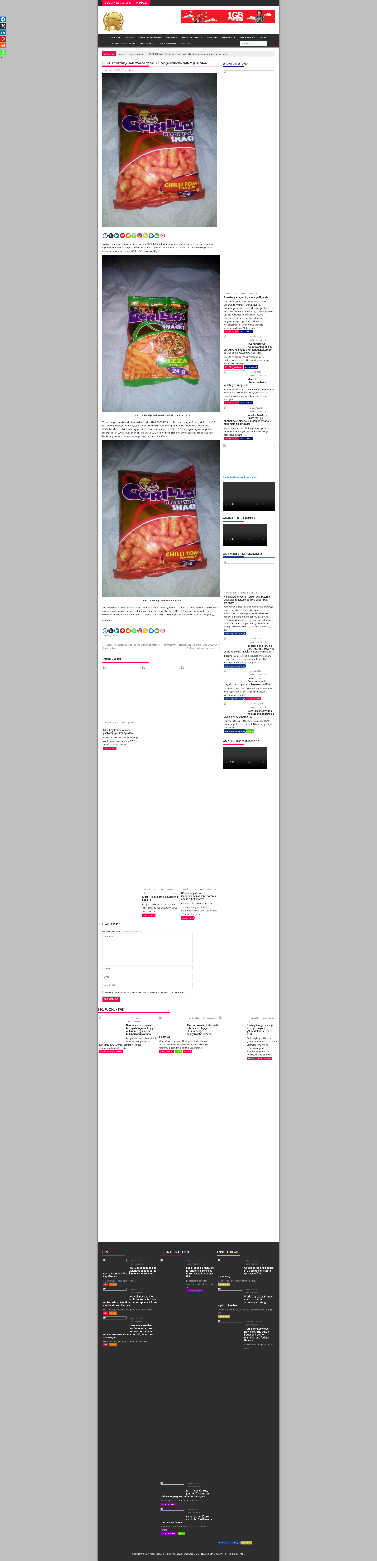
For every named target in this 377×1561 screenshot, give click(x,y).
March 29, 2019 (189, 889)
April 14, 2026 (255, 336)
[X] (111, 235)
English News (147, 43)
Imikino (263, 37)
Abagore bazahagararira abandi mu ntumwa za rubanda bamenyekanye (131, 646)
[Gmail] (162, 235)
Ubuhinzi (118, 1051)
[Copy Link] (145, 235)
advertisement (167, 43)
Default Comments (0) (111, 931)
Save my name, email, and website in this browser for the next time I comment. (145, 992)
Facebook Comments (132, 931)
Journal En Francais (123, 43)
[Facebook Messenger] (151, 235)
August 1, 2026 (134, 1018)
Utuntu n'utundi (246, 331)
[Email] (156, 235)
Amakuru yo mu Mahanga (221, 37)
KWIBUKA (228, 367)
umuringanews (131, 70)
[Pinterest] (122, 235)
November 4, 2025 (254, 1321)
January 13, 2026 (256, 408)
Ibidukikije (171, 37)
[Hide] (1, 58)
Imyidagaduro (247, 37)
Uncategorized (110, 635)
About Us (186, 43)
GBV (105, 1284)
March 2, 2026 (255, 372)
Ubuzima (129, 37)
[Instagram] (139, 235)
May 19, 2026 (193, 1509)
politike (115, 37)
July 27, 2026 (193, 1018)
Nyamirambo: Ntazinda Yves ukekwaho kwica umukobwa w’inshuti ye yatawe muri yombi (191, 646)
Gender (113, 1284)
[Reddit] (128, 235)
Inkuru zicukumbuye (150, 37)
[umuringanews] (105, 37)
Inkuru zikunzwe (231, 331)
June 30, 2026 (231, 293)
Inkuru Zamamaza (192, 37)
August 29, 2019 (111, 722)
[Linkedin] (116, 235)
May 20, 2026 (136, 1318)
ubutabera (238, 367)
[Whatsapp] (134, 235)
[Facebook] (105, 235)
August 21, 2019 (150, 889)
